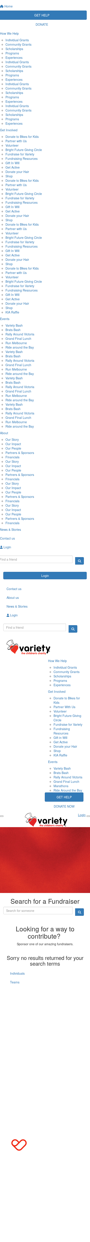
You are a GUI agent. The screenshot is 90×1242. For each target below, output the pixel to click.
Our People (13, 448)
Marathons (61, 786)
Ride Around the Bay (68, 790)
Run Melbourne (16, 343)
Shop (9, 176)
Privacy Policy (53, 1042)
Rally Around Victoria (19, 334)
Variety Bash (14, 325)
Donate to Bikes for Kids (22, 136)
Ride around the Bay (19, 347)
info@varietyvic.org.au (22, 1007)
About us (13, 597)
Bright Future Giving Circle (23, 150)
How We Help (57, 661)
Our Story (12, 439)
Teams (14, 982)
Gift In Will (12, 163)
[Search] (79, 561)
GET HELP (64, 797)
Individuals (17, 973)
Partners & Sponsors (19, 452)
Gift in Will (60, 737)
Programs (12, 53)
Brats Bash (13, 330)
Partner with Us (16, 141)
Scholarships (14, 49)
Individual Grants (17, 40)
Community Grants (18, 44)
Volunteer (12, 145)
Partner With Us (64, 707)
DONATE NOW (64, 806)
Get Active (12, 167)
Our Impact (13, 444)
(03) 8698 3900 (21, 998)
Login (45, 575)
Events (52, 762)
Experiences (13, 57)
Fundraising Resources (21, 158)
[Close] (88, 816)
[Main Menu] (1, 816)
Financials (12, 457)
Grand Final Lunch (18, 338)
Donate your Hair (17, 171)
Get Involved (57, 691)
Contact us (14, 589)
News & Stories (17, 606)
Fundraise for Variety (19, 154)
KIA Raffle (12, 312)
